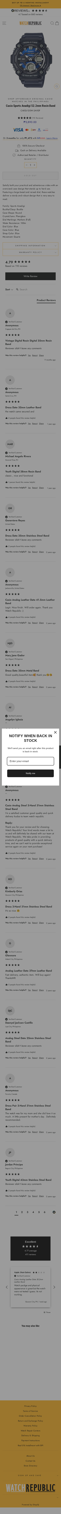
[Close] (55, 732)
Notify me (30, 773)
